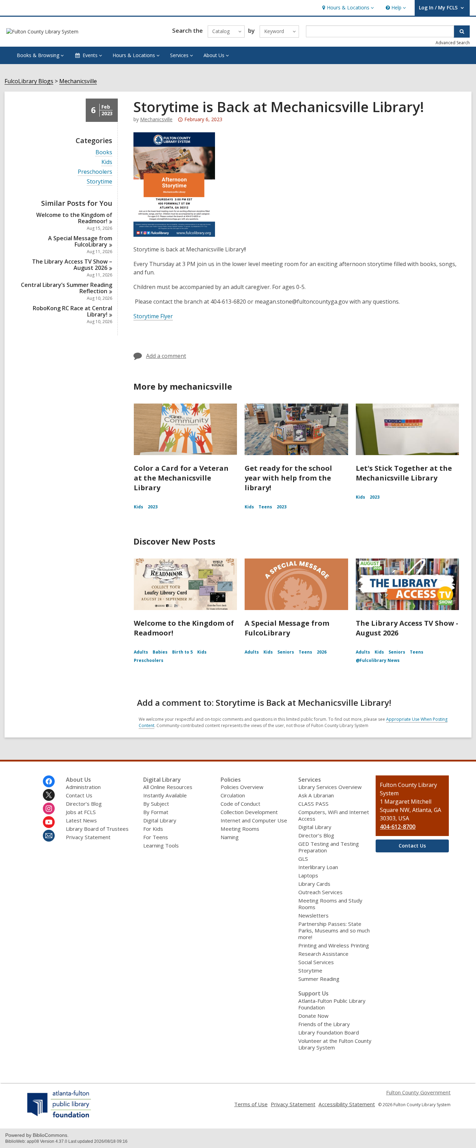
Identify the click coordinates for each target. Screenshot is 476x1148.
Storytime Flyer (153, 316)
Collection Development (249, 812)
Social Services (316, 962)
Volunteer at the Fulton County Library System (334, 1044)
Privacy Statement (88, 837)
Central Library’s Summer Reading (66, 288)
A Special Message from (80, 241)
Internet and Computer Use (254, 820)
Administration (83, 786)
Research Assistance (323, 953)
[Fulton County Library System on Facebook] (49, 781)
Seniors (285, 652)
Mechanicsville (78, 81)
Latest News (81, 820)
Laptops (308, 875)
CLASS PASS (313, 803)
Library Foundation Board (328, 1032)
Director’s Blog (84, 803)
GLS (303, 858)
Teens (265, 507)
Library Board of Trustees (97, 828)
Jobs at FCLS (81, 812)
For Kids (153, 828)
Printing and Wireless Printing (333, 945)
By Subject (156, 803)
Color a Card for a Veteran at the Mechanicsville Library (181, 477)
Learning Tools (161, 845)
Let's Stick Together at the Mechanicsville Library (404, 473)
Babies (160, 652)
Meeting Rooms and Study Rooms (330, 904)
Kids (106, 162)
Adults (141, 652)
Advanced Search (453, 43)
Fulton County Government (418, 1092)
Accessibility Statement (346, 1104)
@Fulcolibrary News (378, 660)
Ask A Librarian (316, 795)
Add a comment (166, 356)
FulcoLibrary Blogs (29, 81)
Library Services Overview (330, 786)
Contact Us (79, 795)
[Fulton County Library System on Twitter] (49, 795)
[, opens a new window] (59, 1117)
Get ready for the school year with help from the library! (288, 477)
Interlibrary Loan (318, 867)
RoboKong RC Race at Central (72, 311)
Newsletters (313, 915)
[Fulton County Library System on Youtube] (49, 822)
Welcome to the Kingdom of (74, 218)
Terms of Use (251, 1104)
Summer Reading (318, 978)
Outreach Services (320, 892)
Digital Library (159, 820)
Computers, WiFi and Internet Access (333, 815)
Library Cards (314, 883)
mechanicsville (156, 119)
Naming (230, 837)
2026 (322, 652)
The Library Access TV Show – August (72, 265)
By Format (155, 812)
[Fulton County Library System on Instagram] (49, 808)
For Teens (155, 837)
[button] (347, 8)
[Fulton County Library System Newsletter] (49, 836)
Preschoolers (95, 172)
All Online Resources (167, 786)
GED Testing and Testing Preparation (328, 847)
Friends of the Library (324, 1024)
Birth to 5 (182, 652)
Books (103, 152)
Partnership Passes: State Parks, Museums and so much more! (334, 930)
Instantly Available (165, 795)
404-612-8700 (397, 826)
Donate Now (313, 1015)
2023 (153, 507)
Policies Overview (242, 786)
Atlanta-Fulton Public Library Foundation (332, 1004)
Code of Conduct (240, 803)
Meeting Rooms (240, 828)
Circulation (233, 795)
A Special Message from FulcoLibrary (287, 628)
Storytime (99, 182)
